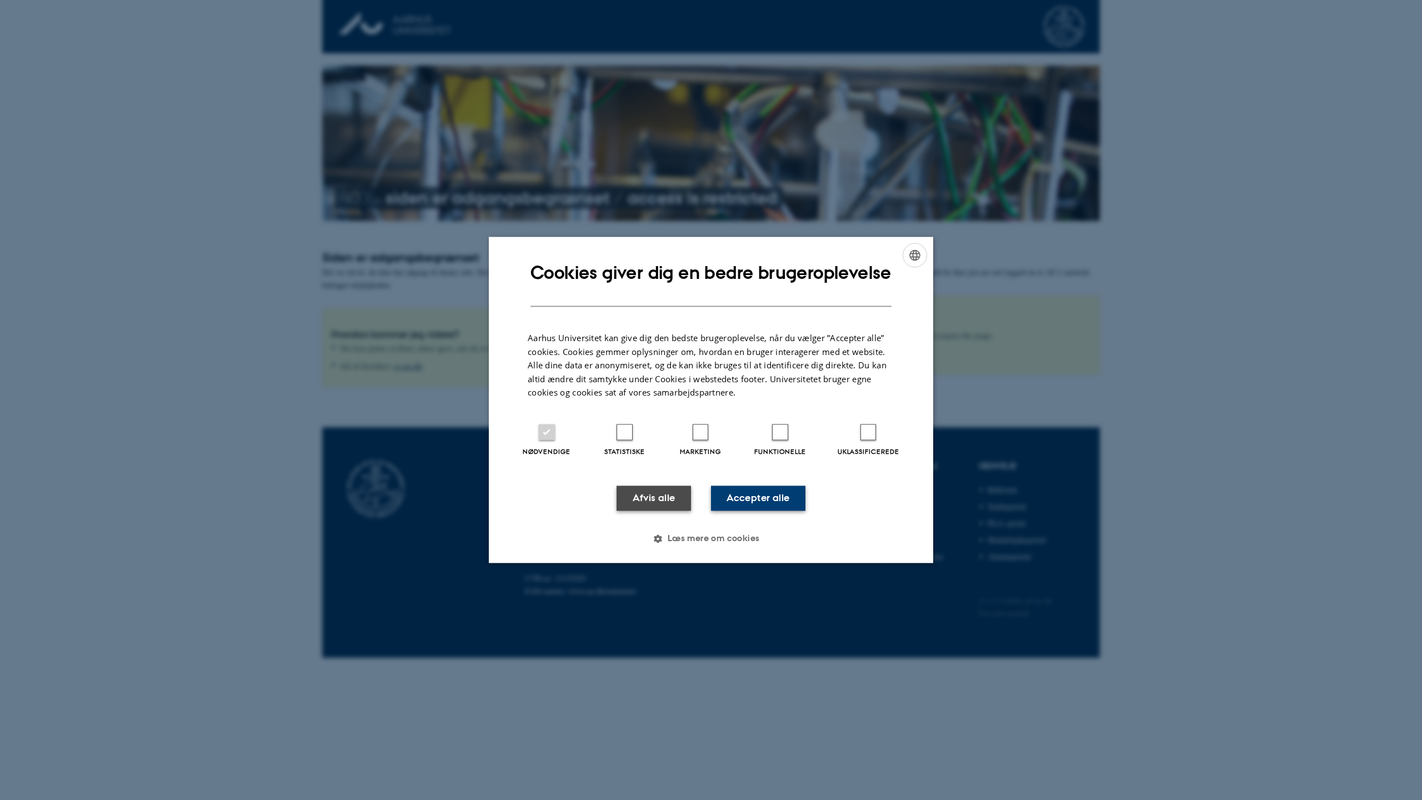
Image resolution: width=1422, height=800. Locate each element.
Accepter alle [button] (758, 498)
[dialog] (711, 400)
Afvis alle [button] (654, 498)
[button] (710, 539)
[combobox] (914, 255)
